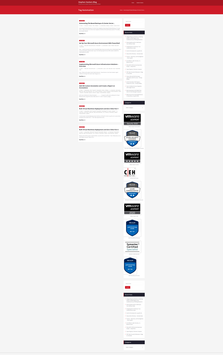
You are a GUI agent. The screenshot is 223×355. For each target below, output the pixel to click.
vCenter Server (117, 25)
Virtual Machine (103, 92)
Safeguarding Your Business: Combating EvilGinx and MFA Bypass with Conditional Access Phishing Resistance (134, 38)
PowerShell (81, 46)
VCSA (93, 25)
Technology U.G (104, 111)
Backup (107, 25)
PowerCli (86, 25)
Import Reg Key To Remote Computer (134, 69)
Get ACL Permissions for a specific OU (134, 50)
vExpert (97, 92)
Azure (109, 45)
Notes (120, 91)
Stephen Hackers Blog (87, 2)
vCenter (90, 25)
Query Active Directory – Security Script (134, 53)
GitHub (112, 45)
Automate (113, 90)
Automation (103, 25)
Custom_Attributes (107, 91)
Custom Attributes (98, 91)
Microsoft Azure (92, 45)
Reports (90, 92)
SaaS (80, 69)
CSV (93, 91)
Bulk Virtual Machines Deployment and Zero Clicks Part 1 (99, 109)
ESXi (91, 90)
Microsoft (86, 45)
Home (133, 2)
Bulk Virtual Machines (88, 91)
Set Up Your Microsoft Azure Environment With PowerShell (99, 43)
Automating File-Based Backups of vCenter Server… (134, 10)
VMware (96, 25)
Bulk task (81, 91)
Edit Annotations (114, 91)
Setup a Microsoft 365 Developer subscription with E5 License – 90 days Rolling (134, 78)
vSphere (108, 92)
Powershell (98, 45)
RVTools (94, 92)
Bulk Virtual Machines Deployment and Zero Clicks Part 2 (99, 130)
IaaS (107, 68)
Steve (81, 25)
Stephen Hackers (140, 2)
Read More (81, 33)
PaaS (114, 68)
